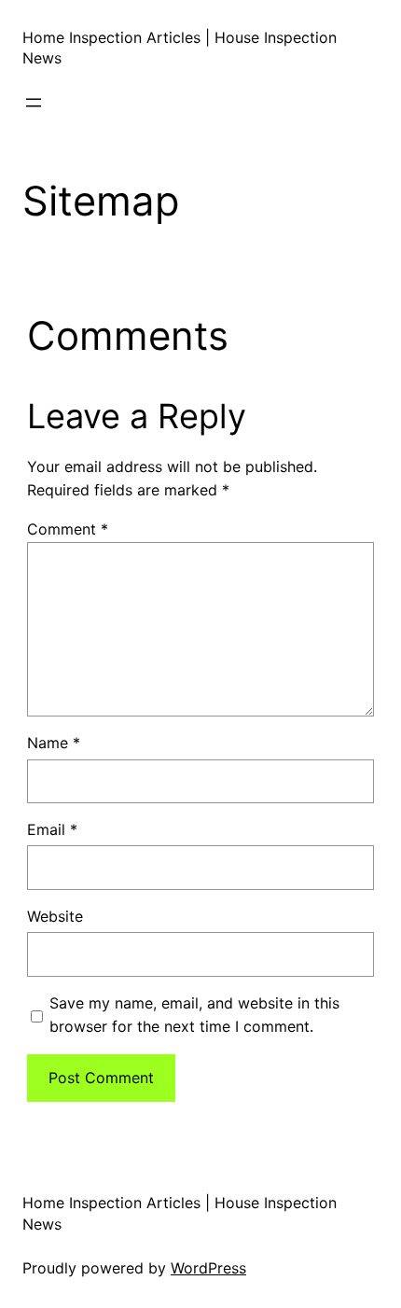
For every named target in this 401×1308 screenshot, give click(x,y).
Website (55, 916)
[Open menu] (33, 102)
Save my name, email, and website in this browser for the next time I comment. (194, 1015)
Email (52, 829)
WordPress (208, 1268)
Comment (67, 529)
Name (53, 742)
